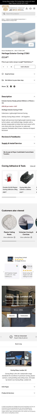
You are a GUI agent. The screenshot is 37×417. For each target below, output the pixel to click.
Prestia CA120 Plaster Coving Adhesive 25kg (10, 188)
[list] (18, 35)
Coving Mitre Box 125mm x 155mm (25, 188)
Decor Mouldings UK (7, 50)
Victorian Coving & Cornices (26, 233)
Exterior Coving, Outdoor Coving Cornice (15, 19)
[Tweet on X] (7, 86)
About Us (12, 316)
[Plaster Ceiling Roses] (9, 222)
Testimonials (24, 316)
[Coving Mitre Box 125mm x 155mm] (27, 178)
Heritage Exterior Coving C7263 (9, 20)
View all (32, 166)
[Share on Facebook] (11, 86)
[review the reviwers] (13, 266)
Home (3, 19)
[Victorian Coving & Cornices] (26, 222)
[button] (30, 8)
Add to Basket (25, 67)
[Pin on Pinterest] (14, 86)
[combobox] (18, 14)
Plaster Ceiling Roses (9, 233)
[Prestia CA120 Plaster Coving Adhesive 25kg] (10, 178)
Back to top (18, 344)
